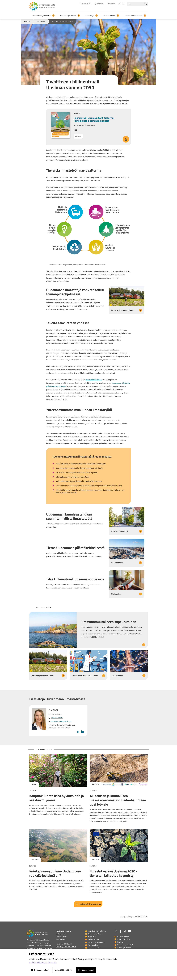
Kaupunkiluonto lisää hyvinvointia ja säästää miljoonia (56, 798)
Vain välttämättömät (63, 970)
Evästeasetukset (41, 970)
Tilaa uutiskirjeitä (123, 939)
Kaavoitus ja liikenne (68, 15)
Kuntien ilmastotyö (119, 531)
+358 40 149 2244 (57, 718)
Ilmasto (78, 136)
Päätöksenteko (109, 15)
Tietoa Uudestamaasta (133, 15)
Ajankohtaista (99, 3)
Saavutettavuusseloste (125, 945)
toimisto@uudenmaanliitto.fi (66, 947)
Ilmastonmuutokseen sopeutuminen (109, 622)
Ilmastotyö (90, 15)
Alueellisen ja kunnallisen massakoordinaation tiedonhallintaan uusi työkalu (118, 800)
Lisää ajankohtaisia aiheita (90, 904)
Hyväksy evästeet (86, 970)
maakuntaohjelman (94, 379)
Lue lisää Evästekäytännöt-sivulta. (43, 962)
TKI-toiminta (117, 675)
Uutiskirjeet (116, 593)
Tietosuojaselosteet (124, 947)
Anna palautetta (123, 936)
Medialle (120, 942)
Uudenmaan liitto (85, 3)
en (123, 4)
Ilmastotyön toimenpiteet (122, 310)
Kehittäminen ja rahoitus (41, 15)
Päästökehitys (117, 562)
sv (119, 4)
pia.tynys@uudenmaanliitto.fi (61, 721)
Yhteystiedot (111, 3)
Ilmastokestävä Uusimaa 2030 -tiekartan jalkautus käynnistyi (113, 873)
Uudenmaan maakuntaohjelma (85, 675)
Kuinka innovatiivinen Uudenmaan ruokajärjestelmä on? (55, 873)
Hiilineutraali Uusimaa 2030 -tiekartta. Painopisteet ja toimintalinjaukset (94, 119)
